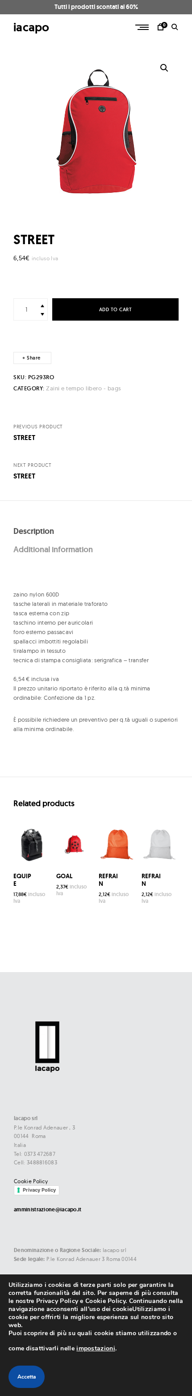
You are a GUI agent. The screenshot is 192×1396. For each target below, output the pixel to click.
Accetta (26, 1376)
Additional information (53, 549)
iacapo (31, 27)
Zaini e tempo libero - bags (83, 388)
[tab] (96, 531)
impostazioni (95, 1348)
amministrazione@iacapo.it (48, 1209)
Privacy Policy (39, 1190)
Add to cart (115, 310)
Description (33, 531)
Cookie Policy (31, 1181)
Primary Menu (143, 27)
